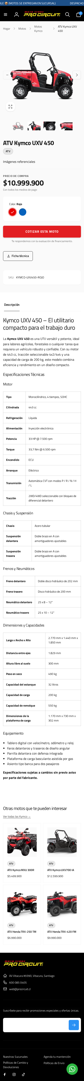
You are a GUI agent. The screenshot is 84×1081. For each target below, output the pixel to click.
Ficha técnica (20, 256)
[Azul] (22, 212)
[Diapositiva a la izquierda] (7, 75)
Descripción (12, 304)
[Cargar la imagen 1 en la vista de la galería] (17, 126)
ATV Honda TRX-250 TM (21, 932)
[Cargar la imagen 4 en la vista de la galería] (65, 126)
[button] (5, 14)
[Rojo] (12, 212)
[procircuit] (23, 965)
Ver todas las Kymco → (17, 816)
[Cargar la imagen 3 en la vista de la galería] (49, 126)
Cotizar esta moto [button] (42, 231)
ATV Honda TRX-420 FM (61, 932)
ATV (8, 151)
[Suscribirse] (74, 1025)
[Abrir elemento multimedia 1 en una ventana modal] (42, 75)
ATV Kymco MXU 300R (20, 870)
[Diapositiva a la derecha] (76, 75)
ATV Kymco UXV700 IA (60, 870)
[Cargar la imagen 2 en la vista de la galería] (34, 126)
